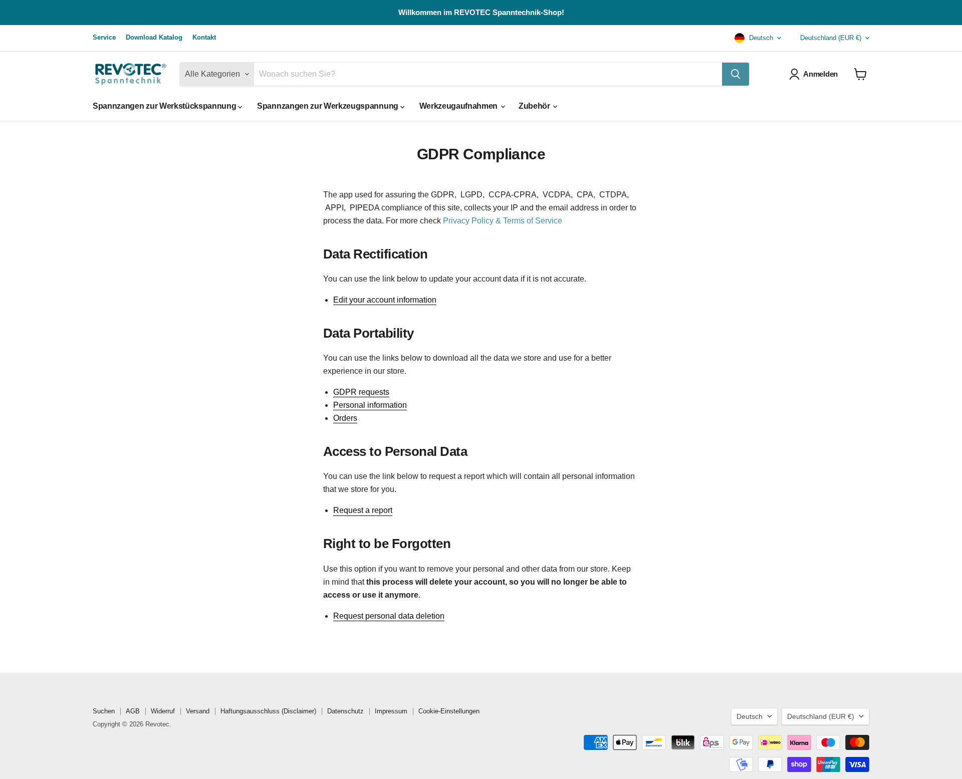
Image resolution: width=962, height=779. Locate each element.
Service (104, 37)
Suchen (104, 711)
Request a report (362, 510)
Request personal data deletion (388, 616)
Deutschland (830, 38)
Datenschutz (345, 711)
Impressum (391, 711)
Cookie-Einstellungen (448, 711)
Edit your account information (384, 300)
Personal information (370, 405)
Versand (197, 711)
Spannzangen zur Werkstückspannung (165, 106)
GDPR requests (361, 392)
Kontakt (204, 37)
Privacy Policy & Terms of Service (502, 220)
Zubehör (535, 106)
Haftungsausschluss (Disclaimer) (268, 711)
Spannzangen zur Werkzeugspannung (328, 106)
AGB (133, 711)
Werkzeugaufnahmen (459, 106)
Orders (345, 418)
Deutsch (760, 38)
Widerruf (163, 711)
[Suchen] (735, 74)
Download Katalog (154, 37)
